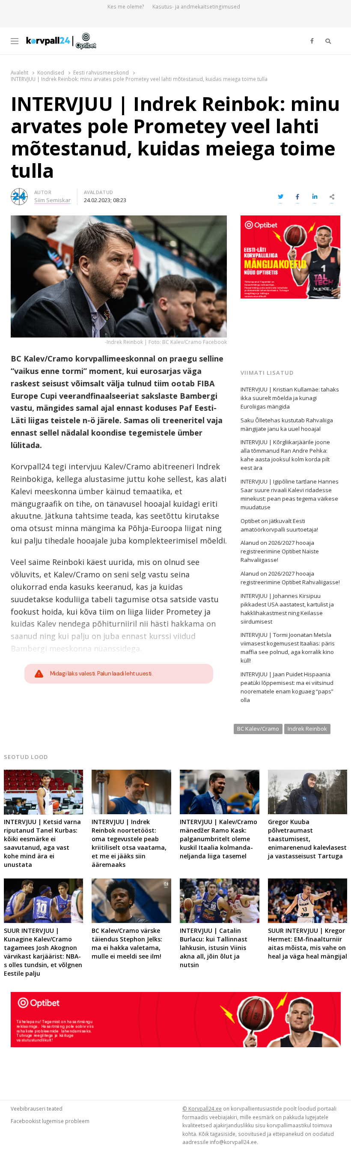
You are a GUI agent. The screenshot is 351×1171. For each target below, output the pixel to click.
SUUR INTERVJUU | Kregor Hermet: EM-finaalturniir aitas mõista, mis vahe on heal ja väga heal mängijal (307, 943)
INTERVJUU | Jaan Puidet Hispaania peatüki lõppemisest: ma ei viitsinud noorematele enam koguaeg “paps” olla (287, 687)
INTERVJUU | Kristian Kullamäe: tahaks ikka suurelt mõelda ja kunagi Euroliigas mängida (290, 397)
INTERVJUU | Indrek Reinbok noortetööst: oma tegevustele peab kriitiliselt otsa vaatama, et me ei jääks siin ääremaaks (129, 843)
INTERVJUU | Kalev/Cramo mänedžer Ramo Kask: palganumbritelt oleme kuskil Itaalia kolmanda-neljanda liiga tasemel (218, 839)
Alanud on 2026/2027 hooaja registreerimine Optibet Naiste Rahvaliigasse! (280, 551)
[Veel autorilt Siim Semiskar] (19, 193)
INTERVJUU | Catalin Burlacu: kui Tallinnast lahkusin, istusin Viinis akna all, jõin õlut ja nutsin (213, 947)
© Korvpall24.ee (202, 1108)
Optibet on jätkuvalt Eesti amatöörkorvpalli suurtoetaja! (279, 525)
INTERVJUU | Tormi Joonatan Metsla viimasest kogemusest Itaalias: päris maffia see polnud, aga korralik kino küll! (288, 647)
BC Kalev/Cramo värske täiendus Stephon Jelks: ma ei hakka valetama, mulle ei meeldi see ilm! (127, 943)
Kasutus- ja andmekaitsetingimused (196, 6)
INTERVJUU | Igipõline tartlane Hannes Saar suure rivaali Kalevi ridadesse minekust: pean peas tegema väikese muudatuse (290, 494)
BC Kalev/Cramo (258, 728)
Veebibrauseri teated (36, 1108)
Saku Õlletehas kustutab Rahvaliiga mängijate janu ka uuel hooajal (287, 424)
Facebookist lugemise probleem (50, 1120)
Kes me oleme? (125, 6)
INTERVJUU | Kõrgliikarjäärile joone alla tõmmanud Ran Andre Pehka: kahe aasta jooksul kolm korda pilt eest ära (285, 455)
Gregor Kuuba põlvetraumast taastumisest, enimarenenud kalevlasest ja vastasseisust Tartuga (307, 839)
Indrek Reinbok (307, 728)
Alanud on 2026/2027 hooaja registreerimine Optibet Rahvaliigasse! (290, 578)
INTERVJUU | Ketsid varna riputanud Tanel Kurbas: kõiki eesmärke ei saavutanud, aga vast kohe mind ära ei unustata (42, 843)
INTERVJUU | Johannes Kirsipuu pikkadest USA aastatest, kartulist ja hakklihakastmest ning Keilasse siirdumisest (287, 608)
